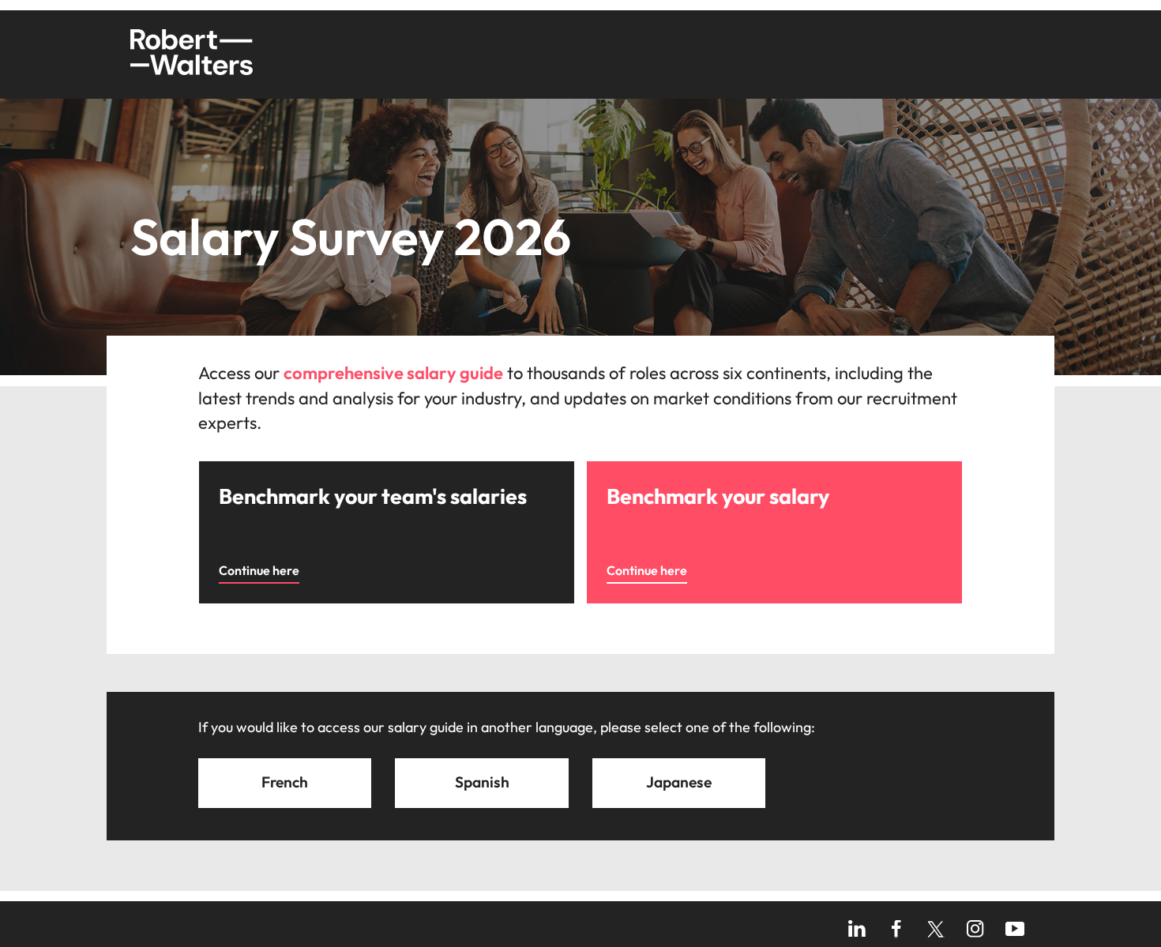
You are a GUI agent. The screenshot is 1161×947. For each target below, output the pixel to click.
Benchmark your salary (652, 470)
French (284, 781)
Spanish (482, 781)
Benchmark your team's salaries (289, 470)
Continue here (259, 570)
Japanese (679, 781)
